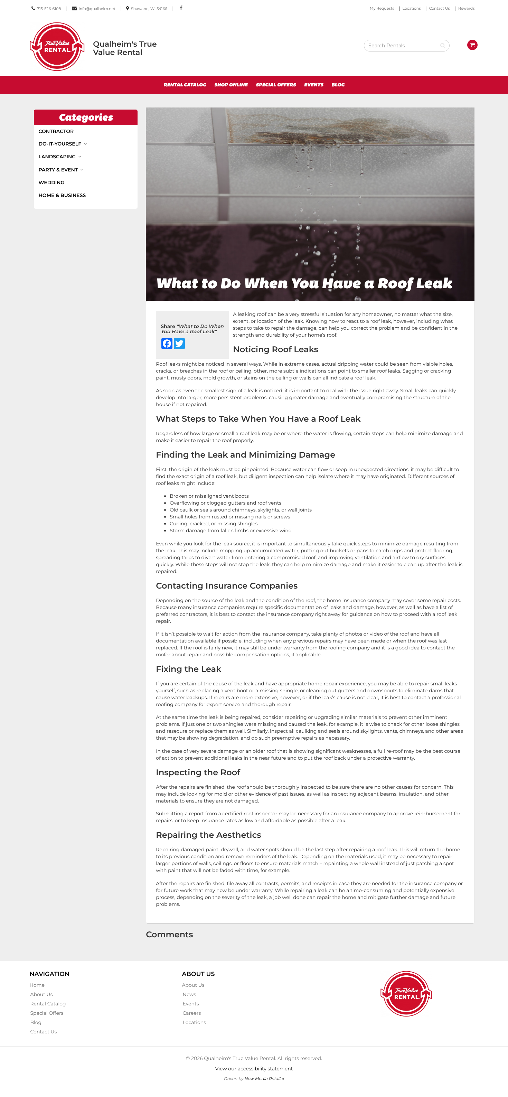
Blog (338, 85)
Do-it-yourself (61, 144)
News (189, 994)
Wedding (52, 182)
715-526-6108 (49, 8)
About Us (41, 994)
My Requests (382, 8)
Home (37, 985)
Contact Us (439, 8)
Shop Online (231, 85)
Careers (192, 1013)
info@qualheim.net (97, 8)
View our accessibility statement (254, 1069)
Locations (412, 8)
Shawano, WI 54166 (149, 8)
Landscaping (58, 156)
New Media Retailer (264, 1078)
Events (313, 85)
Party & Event (59, 170)
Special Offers (276, 85)
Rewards (466, 8)
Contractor (56, 131)
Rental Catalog (184, 85)
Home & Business (62, 195)
